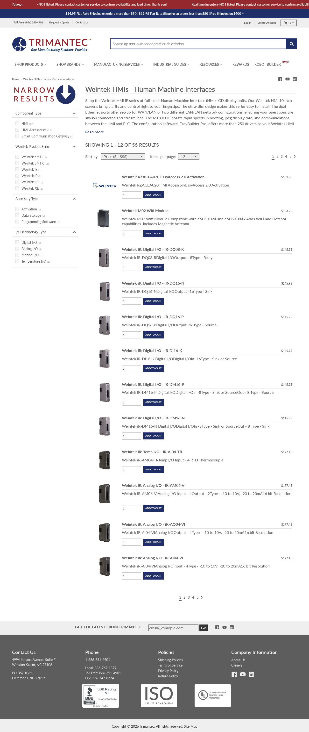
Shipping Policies (170, 660)
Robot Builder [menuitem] (267, 64)
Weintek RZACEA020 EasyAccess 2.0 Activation (163, 176)
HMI (27, 124)
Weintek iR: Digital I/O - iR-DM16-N (153, 418)
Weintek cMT (34, 157)
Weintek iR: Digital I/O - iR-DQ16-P (153, 316)
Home (15, 79)
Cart (291, 22)
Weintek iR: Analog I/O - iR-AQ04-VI (153, 524)
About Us (238, 660)
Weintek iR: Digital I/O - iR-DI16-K (152, 350)
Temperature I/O (35, 261)
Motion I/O (31, 255)
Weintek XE (32, 188)
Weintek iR (32, 182)
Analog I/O (31, 249)
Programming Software (40, 222)
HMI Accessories (36, 130)
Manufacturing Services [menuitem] (117, 64)
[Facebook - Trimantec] (280, 79)
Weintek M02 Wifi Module (145, 210)
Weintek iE (31, 169)
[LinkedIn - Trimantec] (295, 79)
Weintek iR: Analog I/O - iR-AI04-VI (152, 557)
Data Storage (33, 215)
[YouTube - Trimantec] (287, 79)
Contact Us (82, 22)
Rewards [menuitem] (240, 64)
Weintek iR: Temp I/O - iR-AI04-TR (152, 451)
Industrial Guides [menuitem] (169, 64)
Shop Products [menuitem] (29, 64)
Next (295, 156)
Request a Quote (59, 22)
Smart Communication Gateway (47, 136)
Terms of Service (170, 665)
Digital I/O (31, 242)
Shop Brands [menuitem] (68, 64)
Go (203, 627)
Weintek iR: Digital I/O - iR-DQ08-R (153, 249)
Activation (31, 209)
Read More (94, 131)
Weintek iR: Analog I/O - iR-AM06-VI (154, 485)
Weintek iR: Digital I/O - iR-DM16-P (153, 384)
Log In (247, 22)
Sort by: (91, 156)
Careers (236, 665)
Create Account (267, 22)
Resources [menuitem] (209, 64)
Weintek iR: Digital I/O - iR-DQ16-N (153, 283)
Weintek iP (31, 176)
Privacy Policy (168, 671)
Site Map (190, 726)
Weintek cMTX (35, 163)
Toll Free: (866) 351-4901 (28, 22)
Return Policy (168, 676)
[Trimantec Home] (52, 45)
